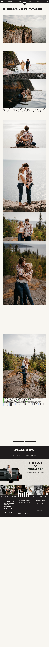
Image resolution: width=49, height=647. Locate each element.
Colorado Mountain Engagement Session (34, 441)
